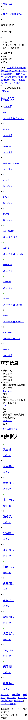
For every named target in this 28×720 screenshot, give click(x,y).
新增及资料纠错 (12, 14)
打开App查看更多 (9, 429)
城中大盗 (7, 391)
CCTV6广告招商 (8, 703)
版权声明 (11, 697)
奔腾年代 (7, 420)
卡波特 (6, 406)
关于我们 (5, 694)
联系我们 (22, 697)
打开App (5, 91)
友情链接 (18, 700)
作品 (7, 98)
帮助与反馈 (6, 700)
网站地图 (16, 694)
